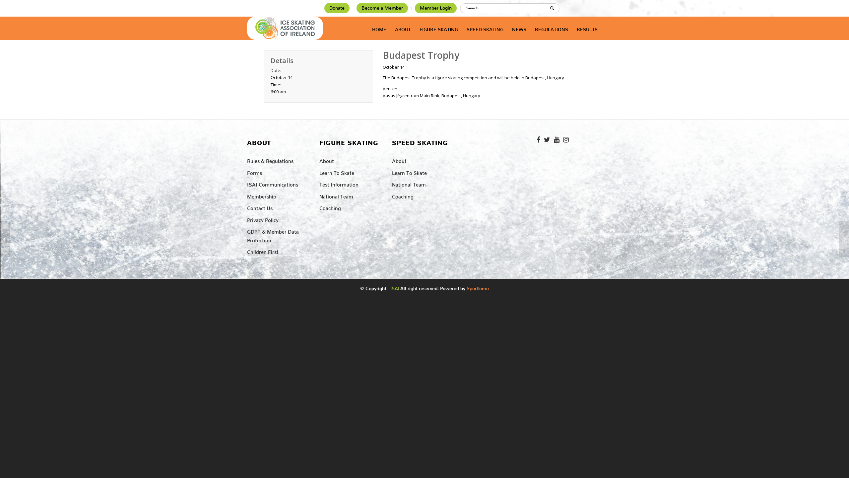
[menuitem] (337, 8)
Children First (263, 251)
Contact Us (260, 207)
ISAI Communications (272, 183)
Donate (337, 8)
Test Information (339, 183)
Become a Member (382, 8)
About (326, 160)
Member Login (436, 8)
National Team (336, 195)
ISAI (394, 288)
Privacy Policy (263, 219)
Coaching (330, 207)
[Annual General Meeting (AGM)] (5, 239)
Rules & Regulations (270, 160)
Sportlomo (478, 287)
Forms (254, 172)
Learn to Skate (336, 172)
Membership (261, 195)
